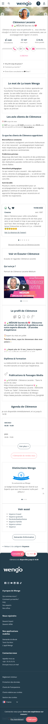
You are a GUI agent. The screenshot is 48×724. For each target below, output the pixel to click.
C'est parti (31, 719)
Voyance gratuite (16, 517)
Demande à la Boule (9, 639)
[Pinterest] (18, 583)
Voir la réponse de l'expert (15, 232)
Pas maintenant (17, 719)
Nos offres (6, 608)
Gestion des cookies (9, 697)
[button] (18, 240)
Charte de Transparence (11, 687)
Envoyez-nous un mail (10, 664)
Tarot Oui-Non (7, 642)
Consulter (16, 554)
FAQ (4, 602)
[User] (44, 3)
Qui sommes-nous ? (9, 596)
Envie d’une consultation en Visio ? (17, 72)
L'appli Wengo (7, 645)
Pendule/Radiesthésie (18, 519)
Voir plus (23, 446)
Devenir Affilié (7, 624)
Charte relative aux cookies (12, 692)
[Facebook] (5, 583)
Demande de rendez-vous (24, 455)
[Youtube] (11, 583)
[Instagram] (8, 583)
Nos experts (6, 605)
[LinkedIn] (15, 583)
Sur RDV (30, 554)
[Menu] (3, 3)
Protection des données (11, 682)
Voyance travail (15, 514)
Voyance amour (15, 524)
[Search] (9, 3)
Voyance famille (15, 521)
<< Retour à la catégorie (15, 546)
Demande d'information (24, 537)
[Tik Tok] (21, 583)
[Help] (38, 3)
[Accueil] (24, 3)
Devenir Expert (7, 621)
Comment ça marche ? (12, 67)
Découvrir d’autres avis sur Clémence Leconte (24, 245)
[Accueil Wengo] (13, 569)
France (8, 702)
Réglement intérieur (9, 677)
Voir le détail (28, 127)
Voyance (12, 527)
